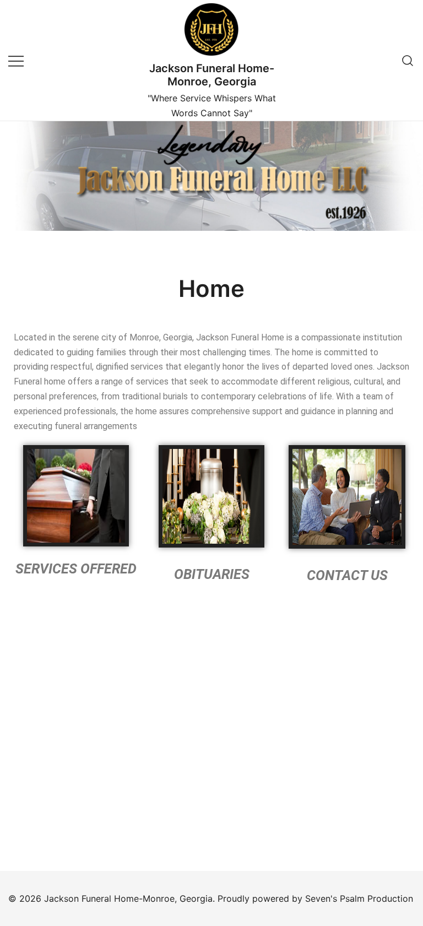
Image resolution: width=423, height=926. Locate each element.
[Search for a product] (408, 60)
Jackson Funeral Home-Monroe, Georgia (211, 75)
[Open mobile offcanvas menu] (16, 60)
